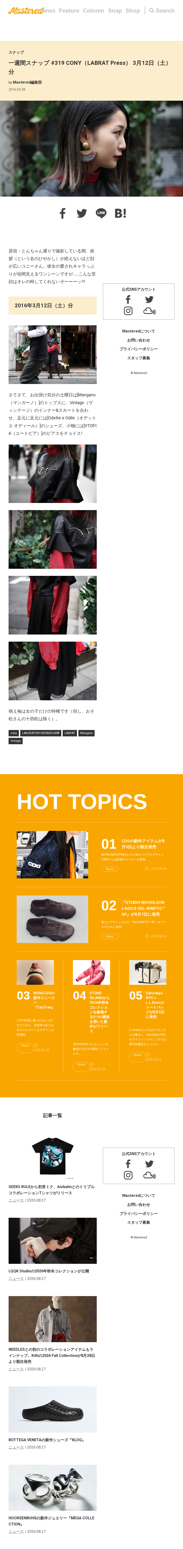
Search (165, 10)
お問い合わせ (138, 340)
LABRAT (70, 733)
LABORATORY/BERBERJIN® (40, 733)
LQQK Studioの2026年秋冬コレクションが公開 (49, 1271)
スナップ (16, 52)
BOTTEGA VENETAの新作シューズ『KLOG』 (47, 1440)
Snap (115, 10)
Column (93, 10)
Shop (133, 10)
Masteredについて (138, 331)
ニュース (16, 1200)
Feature (69, 10)
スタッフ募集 (138, 358)
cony (13, 733)
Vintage (15, 741)
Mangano (86, 733)
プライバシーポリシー (139, 349)
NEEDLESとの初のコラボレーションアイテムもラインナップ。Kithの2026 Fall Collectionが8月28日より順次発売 (52, 1355)
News (48, 10)
